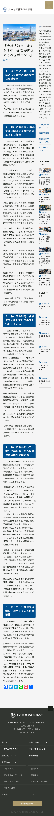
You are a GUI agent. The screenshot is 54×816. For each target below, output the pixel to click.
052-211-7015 (28, 725)
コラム (31, 794)
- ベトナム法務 (9, 788)
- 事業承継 (34, 775)
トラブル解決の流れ (10, 749)
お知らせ (5, 794)
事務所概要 (44, 133)
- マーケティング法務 (39, 781)
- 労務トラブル (9, 768)
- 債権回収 (34, 768)
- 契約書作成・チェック (12, 775)
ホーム (4, 742)
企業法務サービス (9, 762)
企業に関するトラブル (44, 140)
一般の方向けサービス (38, 742)
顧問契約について (44, 149)
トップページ (44, 126)
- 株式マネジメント (11, 781)
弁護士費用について (37, 749)
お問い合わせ (27, 803)
